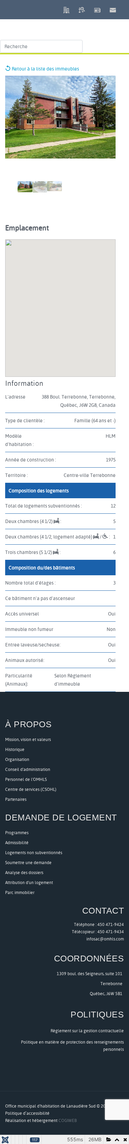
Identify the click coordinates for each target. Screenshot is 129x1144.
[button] (126, 9)
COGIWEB (67, 1120)
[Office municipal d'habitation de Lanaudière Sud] (59, 24)
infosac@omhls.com (105, 939)
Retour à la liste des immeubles (45, 68)
